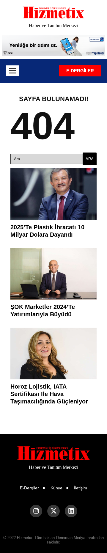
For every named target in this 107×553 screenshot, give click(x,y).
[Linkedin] (71, 511)
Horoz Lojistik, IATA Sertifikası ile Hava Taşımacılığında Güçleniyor (49, 394)
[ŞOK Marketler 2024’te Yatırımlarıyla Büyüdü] (53, 274)
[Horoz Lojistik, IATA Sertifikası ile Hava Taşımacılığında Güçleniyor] (53, 353)
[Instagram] (36, 511)
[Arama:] (46, 159)
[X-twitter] (53, 511)
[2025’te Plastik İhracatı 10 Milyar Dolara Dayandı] (53, 194)
